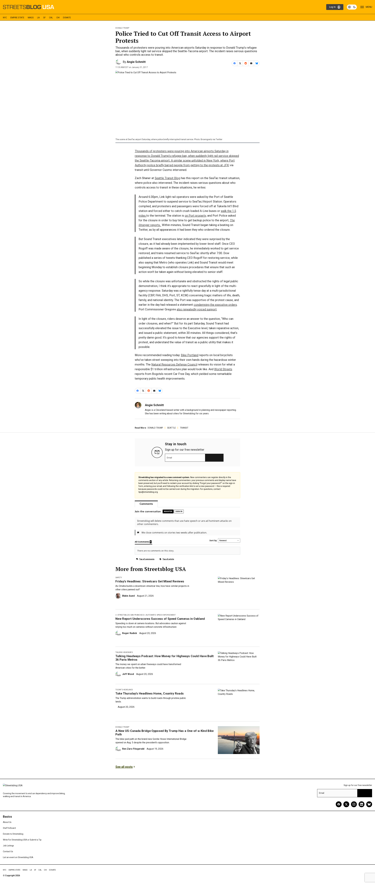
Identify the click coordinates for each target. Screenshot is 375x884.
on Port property (195, 215)
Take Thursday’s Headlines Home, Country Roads (149, 693)
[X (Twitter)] (346, 804)
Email (169, 458)
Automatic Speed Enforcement (161, 615)
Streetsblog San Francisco (130, 615)
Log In (332, 7)
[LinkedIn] (361, 804)
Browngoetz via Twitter (211, 139)
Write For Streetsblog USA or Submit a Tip (22, 840)
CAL (51, 17)
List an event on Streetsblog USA (18, 857)
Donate (67, 17)
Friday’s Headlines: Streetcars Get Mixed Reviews (149, 581)
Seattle (171, 428)
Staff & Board (9, 828)
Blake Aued (128, 595)
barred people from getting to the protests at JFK (197, 165)
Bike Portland (189, 355)
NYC (5, 17)
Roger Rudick (129, 633)
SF (44, 17)
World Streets (223, 369)
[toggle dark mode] (352, 7)
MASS (31, 17)
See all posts (124, 767)
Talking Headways (124, 652)
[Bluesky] (369, 804)
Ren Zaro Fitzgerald (133, 748)
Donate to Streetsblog (13, 834)
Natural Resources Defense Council (174, 364)
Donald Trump (122, 28)
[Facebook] (339, 804)
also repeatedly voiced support (197, 309)
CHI (57, 17)
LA (38, 17)
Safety (118, 577)
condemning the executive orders (215, 304)
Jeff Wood (128, 674)
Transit (184, 428)
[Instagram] (354, 804)
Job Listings (8, 845)
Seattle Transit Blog (167, 178)
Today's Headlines (124, 690)
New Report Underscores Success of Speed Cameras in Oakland (160, 618)
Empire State (17, 17)
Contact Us (8, 851)
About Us (7, 822)
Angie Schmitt (136, 62)
